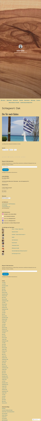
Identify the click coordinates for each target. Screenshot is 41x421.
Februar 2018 (4, 347)
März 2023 (4, 297)
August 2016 (4, 361)
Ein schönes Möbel (5, 178)
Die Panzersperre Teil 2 (16, 253)
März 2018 (4, 346)
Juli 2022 (3, 302)
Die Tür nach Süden (10, 114)
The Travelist (4, 418)
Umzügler (6, 214)
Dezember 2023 (5, 294)
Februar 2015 (4, 374)
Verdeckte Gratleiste (10, 216)
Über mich (3, 100)
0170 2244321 (4, 205)
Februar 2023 (4, 299)
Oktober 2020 (4, 319)
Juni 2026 (4, 284)
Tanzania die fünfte (15, 245)
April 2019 (4, 336)
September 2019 (5, 331)
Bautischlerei (27, 100)
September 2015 (5, 367)
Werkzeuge (33, 100)
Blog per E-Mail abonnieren (7, 161)
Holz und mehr (4, 413)
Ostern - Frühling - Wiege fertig (17, 229)
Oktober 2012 (4, 389)
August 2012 (4, 393)
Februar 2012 (4, 403)
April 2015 (4, 371)
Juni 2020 (4, 324)
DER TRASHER (5, 420)
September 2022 (5, 300)
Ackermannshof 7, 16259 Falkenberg (8, 203)
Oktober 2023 (4, 295)
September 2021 (5, 309)
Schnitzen (21, 100)
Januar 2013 (4, 388)
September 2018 (5, 341)
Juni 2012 (3, 396)
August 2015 (4, 369)
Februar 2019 (4, 337)
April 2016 (4, 362)
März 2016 (4, 364)
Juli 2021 (3, 310)
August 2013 (4, 386)
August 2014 (4, 379)
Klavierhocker (14, 242)
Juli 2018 (3, 342)
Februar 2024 (4, 292)
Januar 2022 (4, 305)
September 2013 (5, 384)
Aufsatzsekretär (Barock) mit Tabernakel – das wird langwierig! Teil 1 (15, 181)
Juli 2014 (3, 381)
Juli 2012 (3, 394)
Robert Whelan (4, 415)
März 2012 (4, 401)
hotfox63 (3, 408)
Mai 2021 (3, 314)
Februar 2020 (4, 327)
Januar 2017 (4, 356)
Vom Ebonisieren (15, 240)
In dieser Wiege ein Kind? (7, 187)
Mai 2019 (3, 334)
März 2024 (4, 290)
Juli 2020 (3, 322)
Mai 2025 (3, 287)
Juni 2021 (3, 312)
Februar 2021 (4, 316)
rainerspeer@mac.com (6, 206)
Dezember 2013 (5, 382)
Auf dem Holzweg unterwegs (7, 410)
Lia (4, 216)
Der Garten (4, 191)
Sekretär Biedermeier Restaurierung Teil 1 (19, 250)
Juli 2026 (3, 282)
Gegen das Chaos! (15, 231)
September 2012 (5, 391)
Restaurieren (15, 100)
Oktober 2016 (4, 357)
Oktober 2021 (4, 307)
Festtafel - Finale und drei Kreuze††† (18, 234)
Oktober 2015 (4, 366)
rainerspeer (20, 50)
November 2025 (5, 285)
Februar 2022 (4, 304)
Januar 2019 (4, 339)
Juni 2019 (3, 332)
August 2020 (4, 321)
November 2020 (5, 317)
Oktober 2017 (4, 351)
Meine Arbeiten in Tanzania (14, 102)
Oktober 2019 (4, 329)
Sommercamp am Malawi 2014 (26, 102)
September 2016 (5, 359)
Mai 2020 (3, 326)
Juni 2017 (3, 352)
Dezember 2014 (5, 376)
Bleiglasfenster (5, 184)
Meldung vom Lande (15, 248)
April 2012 (4, 399)
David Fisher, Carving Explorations (8, 411)
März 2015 (4, 372)
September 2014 (5, 377)
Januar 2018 (4, 349)
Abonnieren (5, 169)
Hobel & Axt (4, 416)
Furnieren (38, 100)
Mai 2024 (3, 289)
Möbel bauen (9, 100)
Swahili (13, 237)
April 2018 (4, 344)
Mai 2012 (3, 398)
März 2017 (4, 354)
